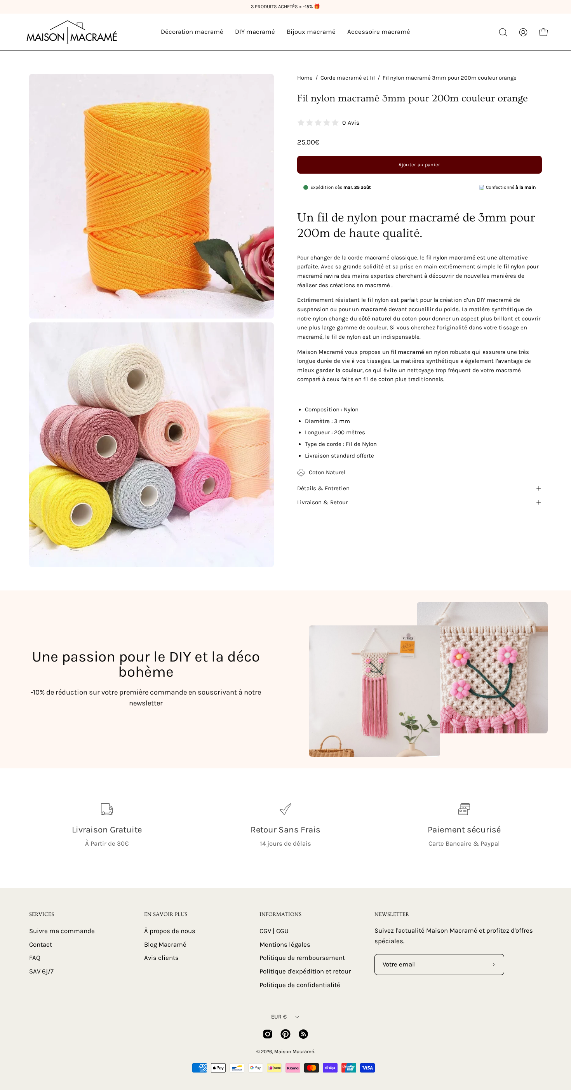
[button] (503, 32)
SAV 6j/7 (41, 971)
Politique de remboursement (302, 957)
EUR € (279, 1016)
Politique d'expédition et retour (305, 971)
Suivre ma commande (62, 931)
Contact (40, 944)
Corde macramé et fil (347, 78)
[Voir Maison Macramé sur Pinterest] (285, 1034)
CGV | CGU (274, 931)
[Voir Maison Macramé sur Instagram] (267, 1034)
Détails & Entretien (323, 488)
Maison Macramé (294, 1051)
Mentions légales (284, 944)
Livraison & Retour (322, 502)
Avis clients (161, 957)
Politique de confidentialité (299, 984)
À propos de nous (169, 931)
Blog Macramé (165, 944)
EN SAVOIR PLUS (165, 914)
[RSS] (303, 1034)
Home (305, 78)
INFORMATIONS (280, 914)
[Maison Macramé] (71, 32)
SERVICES (41, 914)
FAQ (34, 957)
